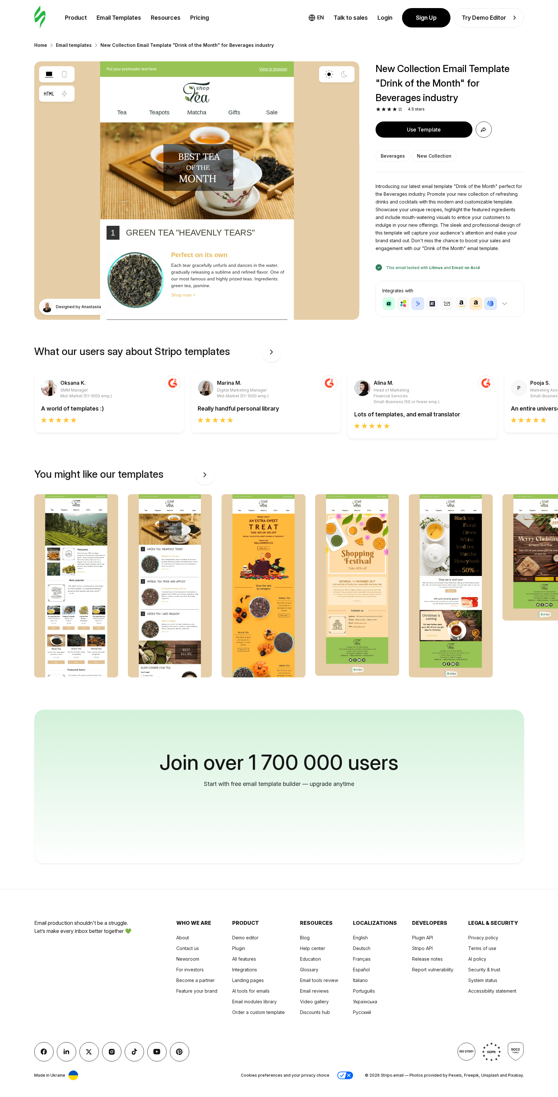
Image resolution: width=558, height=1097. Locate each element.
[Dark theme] (344, 74)
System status (482, 980)
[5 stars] (400, 109)
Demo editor (245, 937)
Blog (305, 937)
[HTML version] (49, 94)
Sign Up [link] (426, 17)
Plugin (238, 948)
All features (244, 959)
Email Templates (119, 17)
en (320, 17)
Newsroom (187, 959)
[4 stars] (395, 109)
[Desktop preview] (49, 74)
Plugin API (422, 937)
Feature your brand (196, 991)
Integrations (244, 969)
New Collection (434, 156)
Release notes (427, 959)
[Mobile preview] (64, 74)
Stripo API (422, 948)
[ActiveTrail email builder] (432, 303)
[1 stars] (378, 109)
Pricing (199, 17)
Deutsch (361, 948)
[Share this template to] (484, 129)
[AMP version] (64, 94)
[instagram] (111, 1051)
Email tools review (319, 980)
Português (364, 991)
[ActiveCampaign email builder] (417, 303)
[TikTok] (134, 1051)
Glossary (309, 969)
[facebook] (44, 1051)
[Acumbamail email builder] (446, 303)
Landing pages (248, 980)
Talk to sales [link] (351, 17)
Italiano (360, 980)
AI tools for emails (251, 991)
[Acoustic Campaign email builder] (388, 303)
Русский (362, 1012)
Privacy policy (483, 937)
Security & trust (484, 969)
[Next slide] (271, 352)
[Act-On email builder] (403, 303)
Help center (312, 948)
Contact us (187, 948)
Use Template (424, 129)
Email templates (74, 45)
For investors (190, 969)
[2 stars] (384, 109)
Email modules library (254, 1001)
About (182, 937)
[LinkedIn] (66, 1051)
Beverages (393, 156)
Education (310, 959)
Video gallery (314, 1001)
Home (40, 45)
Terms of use (482, 948)
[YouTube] (157, 1051)
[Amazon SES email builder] (476, 303)
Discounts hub (315, 1012)
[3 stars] (389, 109)
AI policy (477, 959)
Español (361, 969)
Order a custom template (258, 1012)
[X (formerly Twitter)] (89, 1051)
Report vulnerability (432, 969)
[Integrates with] (504, 303)
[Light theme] (329, 74)
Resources (166, 17)
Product (76, 17)
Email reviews (314, 991)
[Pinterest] (179, 1051)
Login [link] (384, 17)
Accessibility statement (492, 991)
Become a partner (195, 980)
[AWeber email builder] (490, 303)
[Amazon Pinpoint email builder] (461, 303)
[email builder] (40, 17)
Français (362, 959)
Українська (365, 1001)
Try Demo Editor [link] (484, 17)
